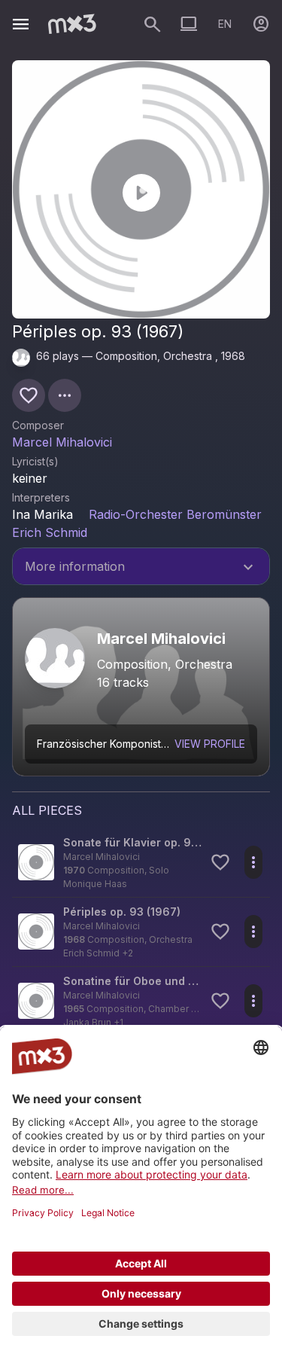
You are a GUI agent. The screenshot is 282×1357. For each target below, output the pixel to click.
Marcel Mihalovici (62, 442)
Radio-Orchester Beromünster (175, 514)
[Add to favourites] (28, 395)
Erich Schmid (49, 532)
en (225, 23)
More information (141, 567)
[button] (141, 862)
